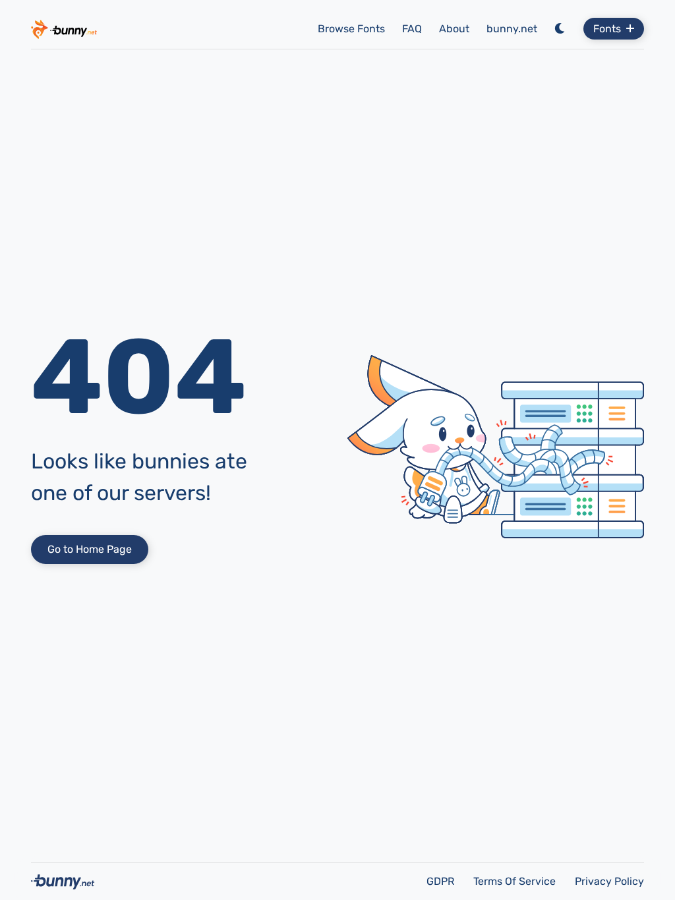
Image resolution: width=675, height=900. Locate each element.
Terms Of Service (515, 881)
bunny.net (511, 28)
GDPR (441, 881)
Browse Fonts (351, 28)
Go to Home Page (89, 549)
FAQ (412, 28)
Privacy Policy (609, 881)
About (454, 28)
